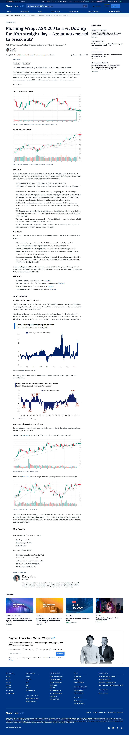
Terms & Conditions (69, 386)
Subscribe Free (88, 379)
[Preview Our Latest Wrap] (42, 384)
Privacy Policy (81, 386)
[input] (58, 379)
